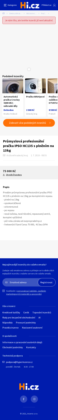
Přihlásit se (46, 5)
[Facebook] (23, 399)
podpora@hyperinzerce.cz (19, 362)
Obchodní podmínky (12, 347)
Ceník (26, 312)
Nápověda (7, 322)
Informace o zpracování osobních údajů (22, 342)
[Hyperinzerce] (30, 5)
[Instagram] (34, 399)
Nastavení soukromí (32, 327)
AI (40, 317)
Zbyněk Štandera (14, 174)
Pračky (43, 13)
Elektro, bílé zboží (15, 13)
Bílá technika (31, 13)
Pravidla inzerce (10, 327)
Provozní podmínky (26, 322)
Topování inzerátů (41, 312)
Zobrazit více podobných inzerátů (27, 122)
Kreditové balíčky (11, 312)
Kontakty (31, 347)
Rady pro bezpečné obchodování (18, 317)
